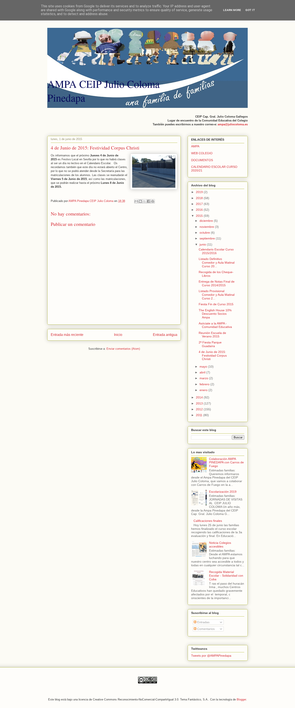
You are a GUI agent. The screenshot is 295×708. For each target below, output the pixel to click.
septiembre (208, 238)
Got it (250, 10)
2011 (199, 415)
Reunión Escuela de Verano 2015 (212, 334)
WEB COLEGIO (202, 153)
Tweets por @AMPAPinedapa (211, 655)
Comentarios (205, 629)
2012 (200, 409)
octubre (205, 232)
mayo (204, 366)
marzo (204, 378)
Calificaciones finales (207, 520)
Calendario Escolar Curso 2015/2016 (216, 251)
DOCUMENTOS (202, 160)
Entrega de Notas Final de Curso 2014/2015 (217, 283)
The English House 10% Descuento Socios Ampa (215, 313)
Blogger (241, 699)
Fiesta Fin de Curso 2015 (216, 304)
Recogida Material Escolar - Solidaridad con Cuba (226, 575)
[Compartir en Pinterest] (153, 201)
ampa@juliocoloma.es (233, 124)
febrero (205, 384)
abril (203, 372)
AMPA (195, 146)
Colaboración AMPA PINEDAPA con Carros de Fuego (226, 462)
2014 (200, 397)
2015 (200, 215)
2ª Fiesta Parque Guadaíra (210, 344)
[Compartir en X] (144, 201)
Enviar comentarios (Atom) (123, 348)
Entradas (202, 622)
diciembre (207, 220)
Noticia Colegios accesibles (220, 544)
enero (204, 390)
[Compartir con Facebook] (148, 201)
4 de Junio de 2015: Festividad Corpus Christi (213, 355)
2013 (200, 403)
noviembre (207, 226)
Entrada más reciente (67, 335)
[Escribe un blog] (140, 201)
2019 (200, 192)
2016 (200, 209)
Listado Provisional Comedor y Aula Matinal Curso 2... (217, 294)
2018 (200, 198)
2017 (200, 204)
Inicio (118, 335)
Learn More (232, 10)
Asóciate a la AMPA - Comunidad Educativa (215, 325)
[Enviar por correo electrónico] (136, 201)
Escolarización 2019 (222, 491)
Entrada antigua (165, 335)
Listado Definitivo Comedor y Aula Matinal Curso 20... (217, 262)
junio (203, 244)
